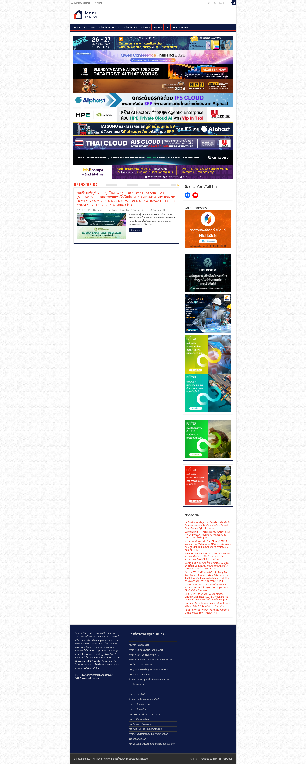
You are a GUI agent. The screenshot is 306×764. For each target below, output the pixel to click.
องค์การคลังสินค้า (137, 739)
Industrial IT (129, 27)
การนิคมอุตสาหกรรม (139, 684)
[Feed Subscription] (178, 185)
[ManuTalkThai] (86, 14)
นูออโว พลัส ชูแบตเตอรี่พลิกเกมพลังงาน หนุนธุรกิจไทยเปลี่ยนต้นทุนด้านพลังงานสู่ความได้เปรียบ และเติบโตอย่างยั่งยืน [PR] (207, 566)
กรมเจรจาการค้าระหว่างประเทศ (144, 714)
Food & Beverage (133, 210)
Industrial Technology (109, 27)
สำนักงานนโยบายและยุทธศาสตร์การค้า (148, 734)
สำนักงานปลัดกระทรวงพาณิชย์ (144, 699)
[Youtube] (215, 3)
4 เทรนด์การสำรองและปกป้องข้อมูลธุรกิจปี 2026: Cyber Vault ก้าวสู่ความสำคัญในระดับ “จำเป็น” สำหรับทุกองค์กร (206, 587)
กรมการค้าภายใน (137, 709)
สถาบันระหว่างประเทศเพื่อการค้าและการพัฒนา (152, 744)
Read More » (135, 230)
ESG (167, 27)
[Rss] (209, 3)
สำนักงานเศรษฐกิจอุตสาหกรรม (144, 654)
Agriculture (100, 210)
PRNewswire (98, 3)
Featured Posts (80, 27)
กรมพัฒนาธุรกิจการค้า (140, 724)
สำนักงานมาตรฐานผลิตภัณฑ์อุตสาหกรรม (149, 679)
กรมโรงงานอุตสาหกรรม (140, 664)
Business (144, 27)
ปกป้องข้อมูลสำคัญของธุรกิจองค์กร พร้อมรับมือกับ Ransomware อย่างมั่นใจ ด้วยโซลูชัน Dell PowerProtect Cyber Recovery (207, 525)
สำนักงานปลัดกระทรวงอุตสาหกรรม (146, 650)
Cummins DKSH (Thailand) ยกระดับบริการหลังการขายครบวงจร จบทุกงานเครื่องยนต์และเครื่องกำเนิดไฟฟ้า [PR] (207, 535)
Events (108, 210)
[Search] (234, 2)
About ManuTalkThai (80, 3)
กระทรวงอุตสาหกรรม (139, 645)
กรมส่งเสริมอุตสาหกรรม (140, 674)
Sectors (156, 27)
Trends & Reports (180, 27)
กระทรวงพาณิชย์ (137, 694)
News (92, 27)
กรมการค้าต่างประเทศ (140, 704)
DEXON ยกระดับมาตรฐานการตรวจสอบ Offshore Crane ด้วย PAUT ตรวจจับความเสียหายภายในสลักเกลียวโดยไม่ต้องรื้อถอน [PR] (206, 597)
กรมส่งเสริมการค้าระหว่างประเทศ (145, 729)
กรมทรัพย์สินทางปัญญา (140, 719)
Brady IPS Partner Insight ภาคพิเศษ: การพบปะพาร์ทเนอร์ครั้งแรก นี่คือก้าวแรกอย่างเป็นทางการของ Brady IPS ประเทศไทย (208, 556)
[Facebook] (212, 3)
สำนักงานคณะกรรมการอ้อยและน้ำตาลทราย (150, 659)
